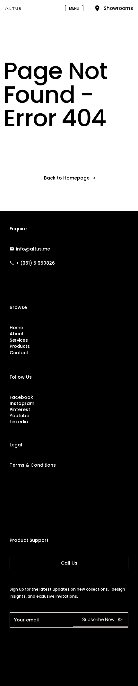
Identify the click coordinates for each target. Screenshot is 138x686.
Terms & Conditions (33, 465)
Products (20, 346)
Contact (19, 353)
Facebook (21, 397)
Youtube (19, 415)
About (16, 334)
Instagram (22, 403)
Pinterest (20, 409)
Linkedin (19, 421)
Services (19, 340)
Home (16, 328)
